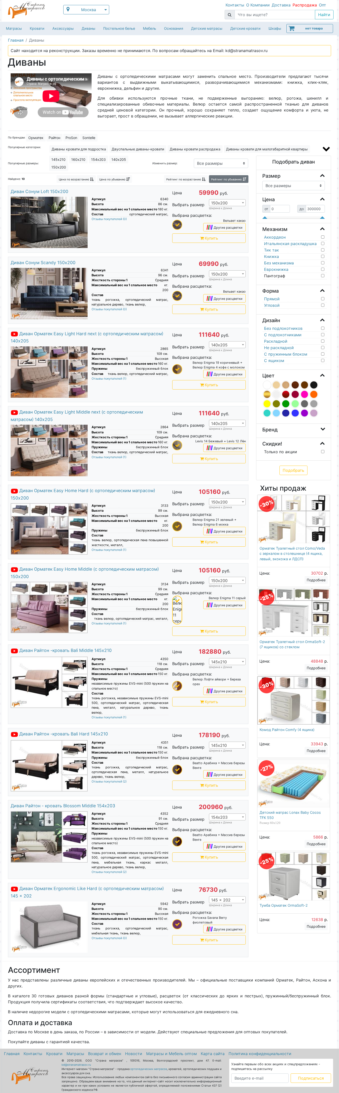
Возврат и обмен (104, 1053)
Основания (173, 28)
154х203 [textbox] (219, 817)
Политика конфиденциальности (260, 1053)
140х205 (118, 159)
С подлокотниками (283, 334)
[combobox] (227, 202)
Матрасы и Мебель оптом (171, 1053)
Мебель (149, 28)
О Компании (258, 4)
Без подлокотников (283, 328)
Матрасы (14, 28)
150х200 (58, 167)
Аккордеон (275, 237)
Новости (133, 1053)
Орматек (35, 138)
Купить (211, 238)
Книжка (271, 256)
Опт (322, 4)
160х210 (78, 159)
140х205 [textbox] (219, 344)
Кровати (37, 28)
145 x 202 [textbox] (221, 899)
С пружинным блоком (285, 354)
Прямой (272, 298)
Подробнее (316, 580)
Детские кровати (245, 28)
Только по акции (280, 451)
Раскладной (275, 341)
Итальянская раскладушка (290, 243)
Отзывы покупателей (109, 219)
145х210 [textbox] (219, 661)
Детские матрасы (206, 28)
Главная (12, 1053)
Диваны (88, 28)
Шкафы (275, 28)
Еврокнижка (276, 269)
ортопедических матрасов (148, 1069)
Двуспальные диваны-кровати (138, 149)
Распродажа (305, 4)
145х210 (58, 159)
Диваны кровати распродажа (195, 149)
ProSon (71, 138)
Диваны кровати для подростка (79, 149)
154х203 (98, 159)
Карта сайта (213, 1053)
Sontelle (88, 138)
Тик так (271, 250)
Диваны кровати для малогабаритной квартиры (267, 149)
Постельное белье (119, 28)
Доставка (281, 4)
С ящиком (274, 360)
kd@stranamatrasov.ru (76, 1064)
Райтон (54, 138)
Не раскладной (279, 347)
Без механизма (279, 262)
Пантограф (274, 275)
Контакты (235, 4)
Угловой (272, 305)
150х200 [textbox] (219, 202)
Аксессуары (63, 28)
